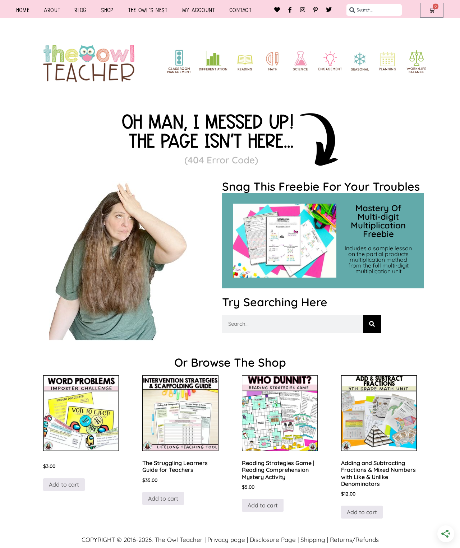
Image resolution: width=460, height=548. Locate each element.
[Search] (372, 324)
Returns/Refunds (354, 539)
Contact (240, 10)
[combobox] (374, 10)
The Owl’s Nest (147, 10)
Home (22, 10)
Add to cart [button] (64, 484)
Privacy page (226, 539)
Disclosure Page (273, 539)
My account (198, 10)
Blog (80, 10)
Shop (107, 10)
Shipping (312, 539)
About (52, 10)
